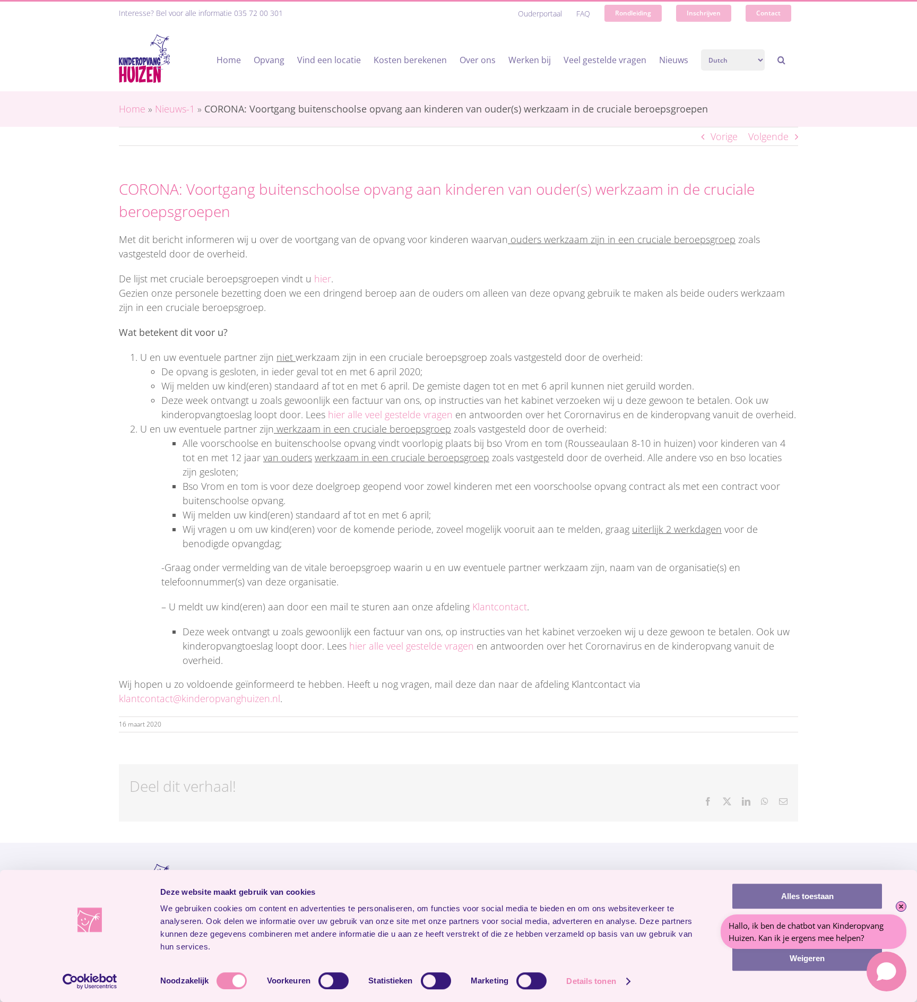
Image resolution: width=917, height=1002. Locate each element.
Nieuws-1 (175, 108)
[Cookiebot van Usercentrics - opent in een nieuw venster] (90, 981)
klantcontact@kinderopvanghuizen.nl (199, 698)
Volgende (768, 136)
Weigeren (807, 958)
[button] (781, 59)
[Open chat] (886, 971)
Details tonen (591, 981)
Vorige (724, 136)
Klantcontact (499, 606)
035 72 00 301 (258, 13)
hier (322, 278)
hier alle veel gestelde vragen (390, 414)
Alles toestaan (807, 896)
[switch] (333, 980)
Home (132, 108)
